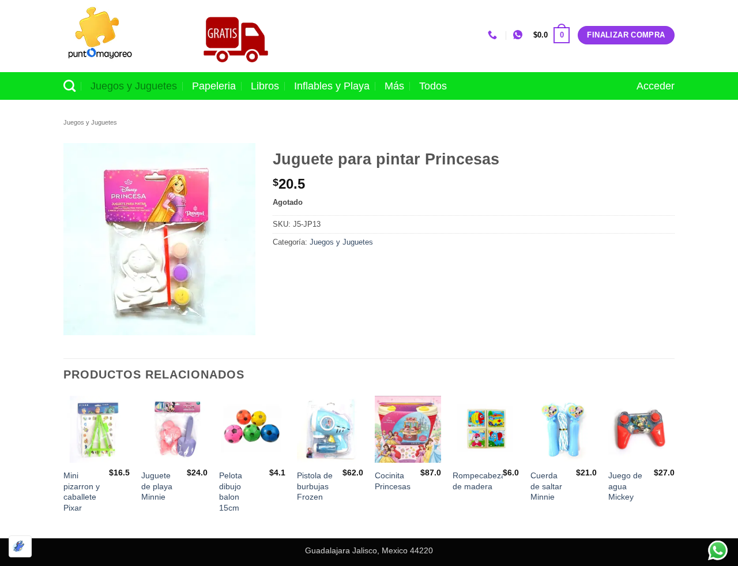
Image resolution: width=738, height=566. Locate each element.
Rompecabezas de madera (481, 481)
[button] (551, 35)
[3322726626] (494, 35)
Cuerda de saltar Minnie (546, 486)
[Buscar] (69, 86)
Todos (433, 86)
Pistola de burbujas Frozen (315, 486)
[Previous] (64, 466)
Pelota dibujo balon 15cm (230, 491)
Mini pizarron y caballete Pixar (81, 491)
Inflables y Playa (332, 86)
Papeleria (214, 86)
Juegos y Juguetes (134, 86)
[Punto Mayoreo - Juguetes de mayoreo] (120, 36)
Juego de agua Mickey (625, 486)
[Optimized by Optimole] (20, 546)
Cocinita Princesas (393, 481)
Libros (265, 86)
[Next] (674, 466)
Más (394, 86)
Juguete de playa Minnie (156, 486)
